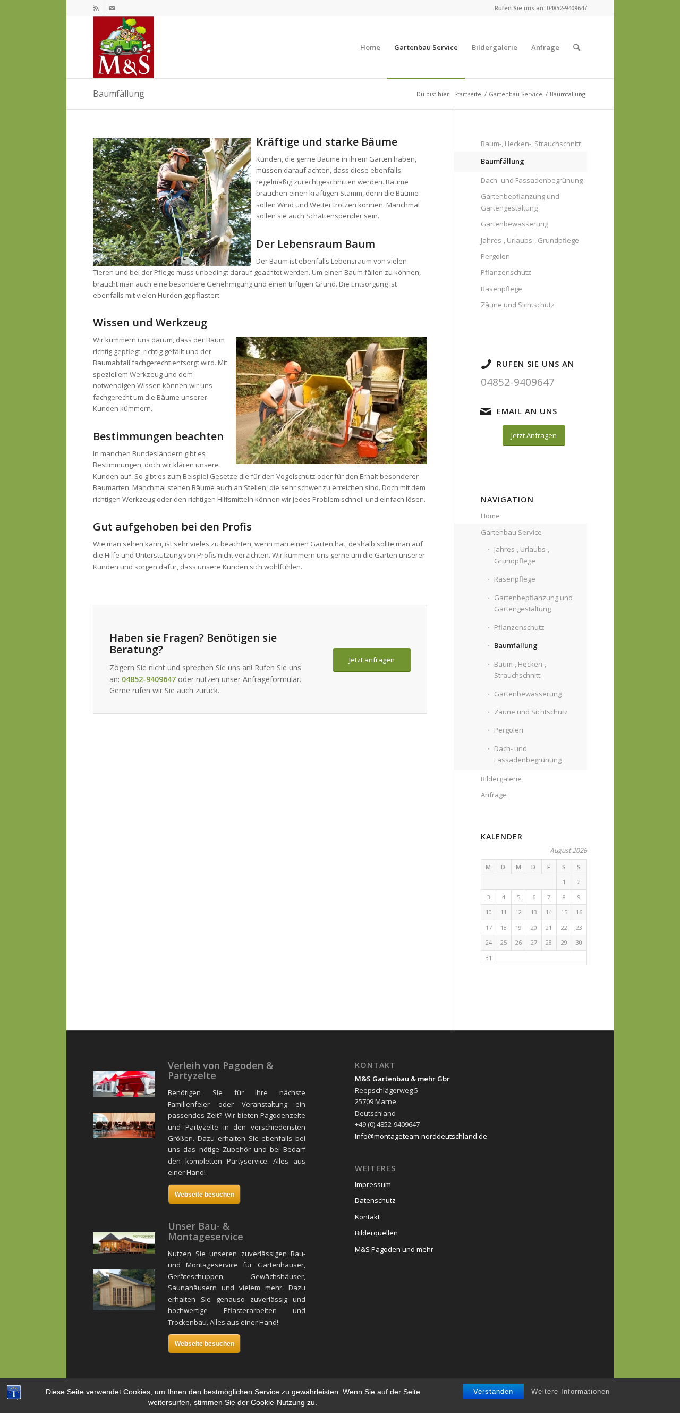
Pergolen (495, 256)
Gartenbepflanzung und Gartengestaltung (520, 201)
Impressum (373, 1184)
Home (490, 515)
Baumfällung (118, 93)
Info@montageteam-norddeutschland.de (421, 1136)
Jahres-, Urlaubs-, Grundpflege (530, 240)
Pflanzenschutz (506, 272)
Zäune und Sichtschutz (518, 304)
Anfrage (494, 795)
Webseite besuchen (204, 1194)
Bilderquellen (376, 1233)
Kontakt (367, 1217)
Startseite (467, 94)
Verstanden (493, 1391)
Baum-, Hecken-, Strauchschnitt (531, 143)
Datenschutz (375, 1200)
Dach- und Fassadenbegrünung (532, 180)
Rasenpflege (501, 288)
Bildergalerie (501, 779)
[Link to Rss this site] (96, 8)
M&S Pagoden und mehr (394, 1249)
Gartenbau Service (515, 94)
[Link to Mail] (112, 8)
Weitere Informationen (570, 1391)
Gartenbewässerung (514, 224)
